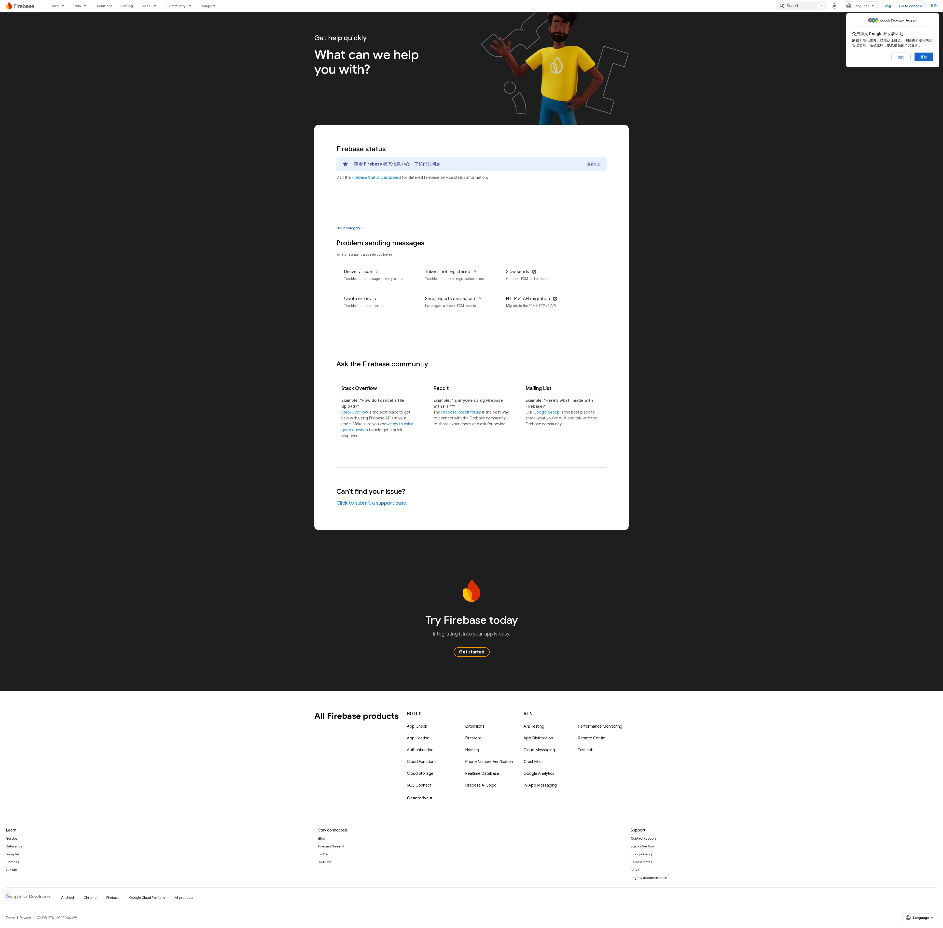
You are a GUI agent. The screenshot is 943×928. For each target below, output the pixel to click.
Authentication (420, 750)
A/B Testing (534, 726)
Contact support (643, 838)
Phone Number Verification (489, 761)
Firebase (112, 897)
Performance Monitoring (600, 726)
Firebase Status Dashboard (377, 177)
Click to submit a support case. (371, 503)
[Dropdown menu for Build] (64, 6)
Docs (146, 6)
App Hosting (418, 738)
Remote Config (591, 738)
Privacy (25, 918)
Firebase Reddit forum (461, 412)
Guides (11, 838)
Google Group (547, 412)
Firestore (473, 738)
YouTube (324, 862)
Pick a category (348, 228)
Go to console (910, 6)
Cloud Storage (420, 773)
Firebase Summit (331, 846)
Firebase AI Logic (480, 785)
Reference (14, 846)
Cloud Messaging (539, 750)
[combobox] (801, 5)
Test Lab (586, 750)
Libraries (12, 862)
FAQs (635, 870)
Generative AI (420, 798)
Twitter (323, 854)
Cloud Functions (421, 761)
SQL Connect (419, 785)
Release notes (641, 862)
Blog (887, 6)
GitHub (11, 870)
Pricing (127, 6)
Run (78, 6)
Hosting (472, 750)
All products (184, 897)
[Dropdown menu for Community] (191, 6)
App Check (417, 726)
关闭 (901, 57)
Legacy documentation (649, 877)
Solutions (104, 6)
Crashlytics (533, 761)
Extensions (475, 726)
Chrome (90, 897)
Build (55, 6)
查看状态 (594, 164)
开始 (923, 57)
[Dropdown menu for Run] (87, 6)
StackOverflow (355, 412)
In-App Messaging (540, 785)
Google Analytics (539, 773)
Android (67, 897)
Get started (471, 652)
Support (208, 6)
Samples (12, 854)
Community (176, 6)
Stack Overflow (643, 846)
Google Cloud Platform (147, 897)
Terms (10, 918)
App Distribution (538, 738)
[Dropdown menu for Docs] (156, 6)
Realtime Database (482, 773)
